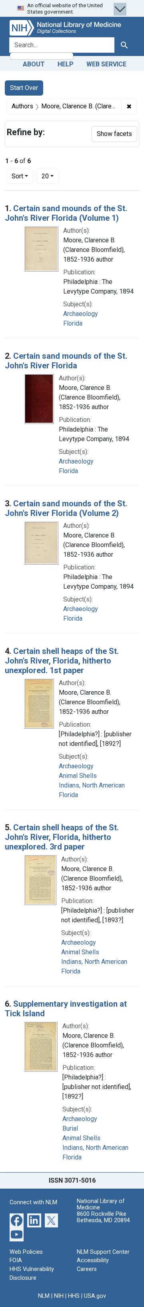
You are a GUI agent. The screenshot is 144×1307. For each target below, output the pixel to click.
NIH (59, 1296)
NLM (44, 1296)
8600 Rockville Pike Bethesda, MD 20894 (103, 1217)
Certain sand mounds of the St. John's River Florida (66, 360)
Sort (17, 176)
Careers (87, 1269)
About (34, 64)
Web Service (106, 64)
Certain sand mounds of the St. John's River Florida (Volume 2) (66, 508)
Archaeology (80, 314)
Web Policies (26, 1252)
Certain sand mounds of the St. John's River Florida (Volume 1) (66, 213)
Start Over (24, 88)
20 (50, 176)
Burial (70, 1128)
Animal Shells (78, 775)
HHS (74, 1296)
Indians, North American (92, 785)
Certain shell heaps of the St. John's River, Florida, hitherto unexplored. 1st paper (62, 660)
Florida (72, 323)
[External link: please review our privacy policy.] (17, 1220)
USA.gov (95, 1296)
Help (66, 64)
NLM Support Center (103, 1252)
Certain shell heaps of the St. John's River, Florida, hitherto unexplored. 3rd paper (62, 837)
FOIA (16, 1260)
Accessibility (93, 1260)
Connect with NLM (33, 1202)
